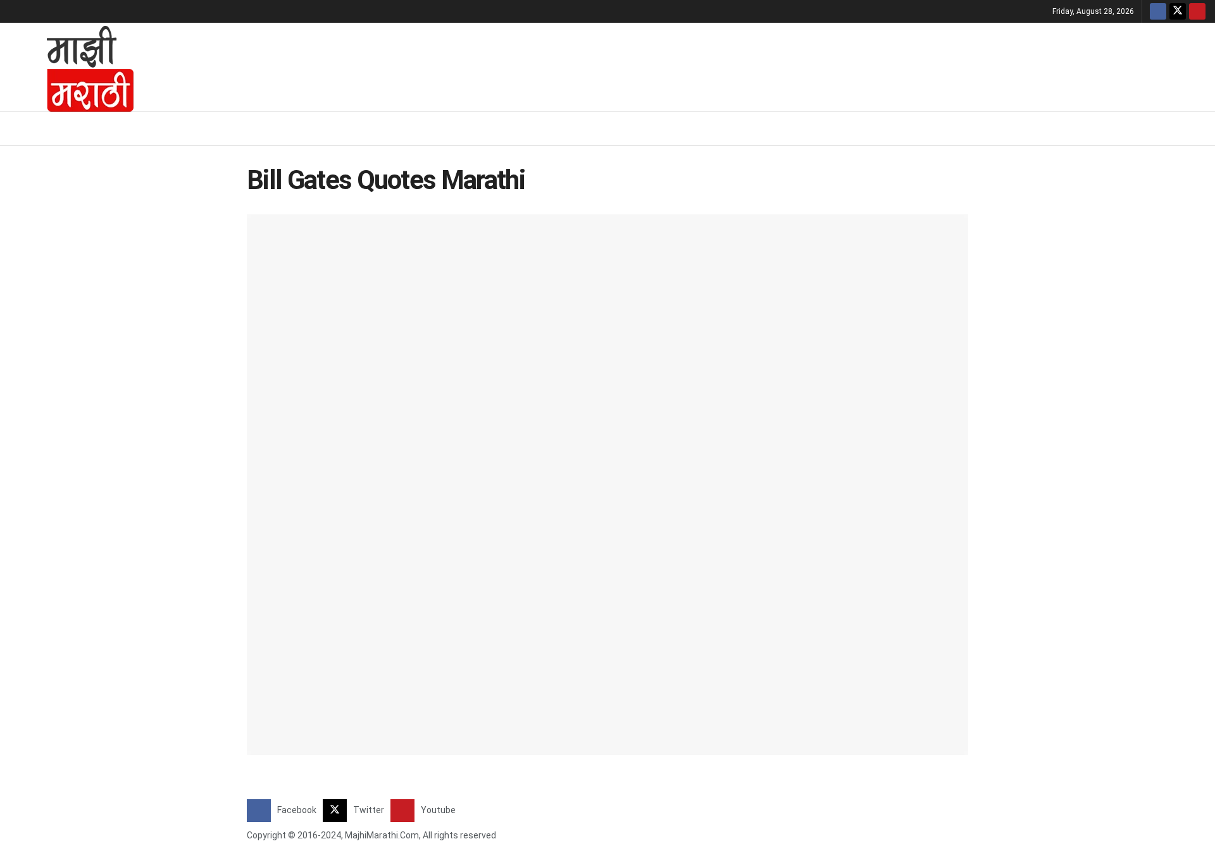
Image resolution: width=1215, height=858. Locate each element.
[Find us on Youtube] (1197, 11)
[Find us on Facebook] (1158, 11)
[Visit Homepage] (73, 67)
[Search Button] (1201, 128)
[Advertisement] (680, 65)
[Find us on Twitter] (1177, 11)
